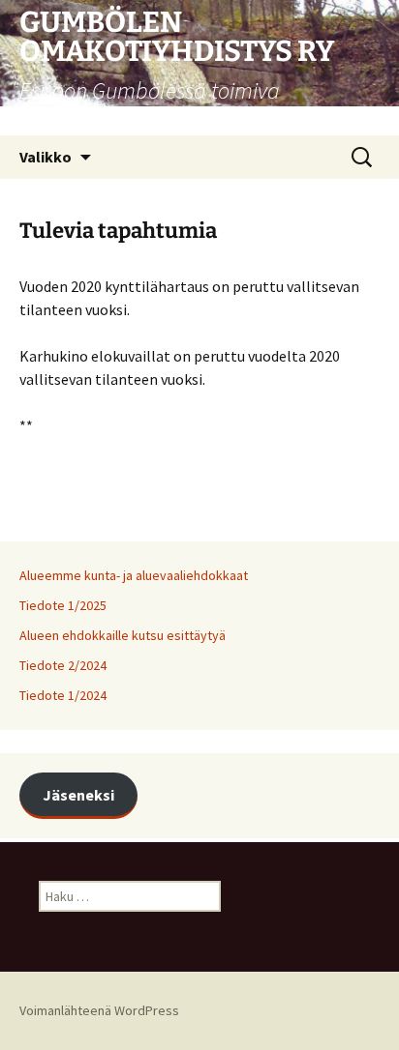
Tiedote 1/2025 (63, 605)
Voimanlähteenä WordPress (99, 1010)
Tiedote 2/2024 (63, 665)
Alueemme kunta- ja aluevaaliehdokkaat (133, 575)
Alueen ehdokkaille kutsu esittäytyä (122, 635)
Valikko (45, 156)
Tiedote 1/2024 (63, 695)
